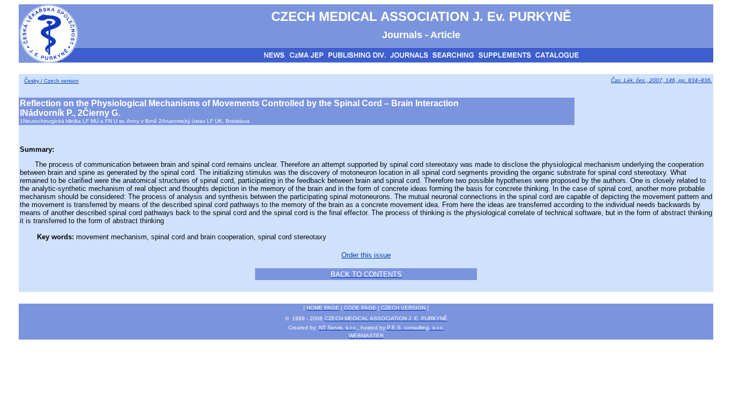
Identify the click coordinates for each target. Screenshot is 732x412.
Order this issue (366, 255)
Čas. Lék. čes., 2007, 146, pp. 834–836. (661, 80)
